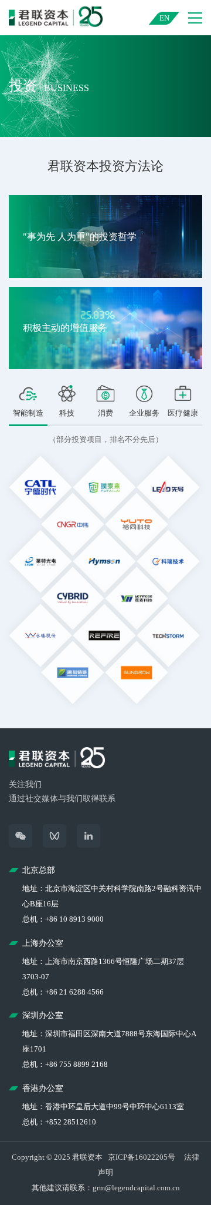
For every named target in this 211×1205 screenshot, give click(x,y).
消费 (105, 413)
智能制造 (28, 413)
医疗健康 (183, 413)
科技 (66, 413)
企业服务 (144, 413)
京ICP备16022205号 (141, 1157)
